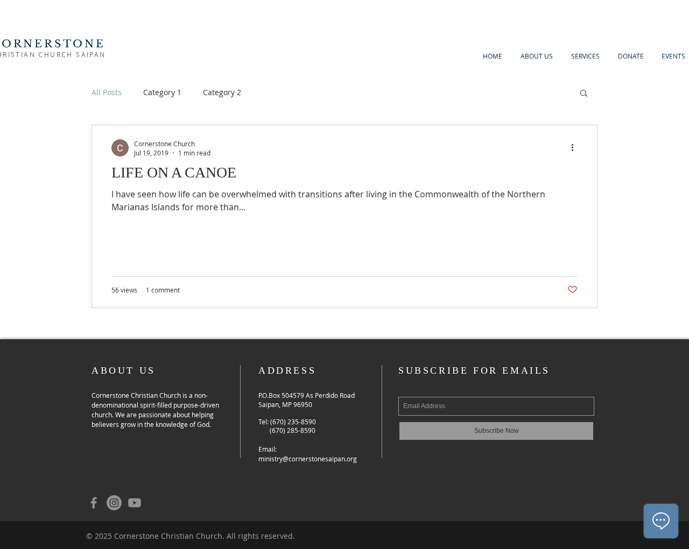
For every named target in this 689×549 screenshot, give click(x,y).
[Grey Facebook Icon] (93, 502)
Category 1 (162, 92)
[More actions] (576, 147)
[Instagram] (114, 502)
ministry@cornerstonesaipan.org (307, 458)
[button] (584, 93)
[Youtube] (134, 502)
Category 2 (222, 92)
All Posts (107, 92)
